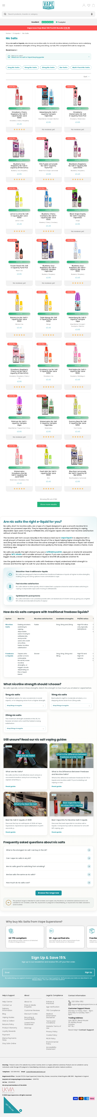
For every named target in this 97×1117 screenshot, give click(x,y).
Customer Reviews (32, 1010)
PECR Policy (50, 1038)
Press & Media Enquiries (30, 1006)
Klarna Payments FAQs (9, 1039)
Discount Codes (30, 1014)
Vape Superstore (13, 1095)
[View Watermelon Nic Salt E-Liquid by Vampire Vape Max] (48, 416)
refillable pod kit (54, 552)
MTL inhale (17, 554)
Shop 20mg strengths (25, 728)
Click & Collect (8, 1021)
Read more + (11, 50)
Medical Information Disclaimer (51, 1015)
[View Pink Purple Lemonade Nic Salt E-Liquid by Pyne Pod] (48, 158)
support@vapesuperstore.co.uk (35, 1072)
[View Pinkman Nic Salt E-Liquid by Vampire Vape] (19, 416)
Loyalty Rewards (8, 1031)
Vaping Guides (8, 1017)
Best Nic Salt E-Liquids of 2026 (19, 820)
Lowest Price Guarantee (29, 1024)
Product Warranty (9, 1028)
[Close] (20, 1110)
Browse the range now (48, 893)
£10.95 (67, 28)
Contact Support (86, 1030)
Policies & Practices (50, 1002)
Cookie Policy (51, 1035)
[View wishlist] (88, 5)
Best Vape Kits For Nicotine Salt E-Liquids (69, 820)
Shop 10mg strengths (71, 705)
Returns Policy (8, 1024)
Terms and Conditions (50, 1022)
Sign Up (88, 972)
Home (8, 33)
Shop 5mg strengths (25, 705)
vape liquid (66, 538)
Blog (4, 1014)
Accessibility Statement (51, 1048)
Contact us (7, 1005)
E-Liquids (16, 33)
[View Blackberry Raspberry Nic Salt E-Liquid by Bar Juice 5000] (77, 158)
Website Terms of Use (53, 1027)
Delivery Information (7, 1009)
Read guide (10, 787)
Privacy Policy (37, 980)
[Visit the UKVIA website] (48, 1090)
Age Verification (52, 1007)
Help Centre (7, 1002)
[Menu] (3, 5)
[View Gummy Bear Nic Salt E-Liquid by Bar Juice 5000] (77, 416)
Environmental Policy (52, 1043)
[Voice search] (91, 14)
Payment (6, 1035)
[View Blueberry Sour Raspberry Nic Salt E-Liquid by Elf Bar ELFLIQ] (19, 158)
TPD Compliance (53, 1010)
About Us (28, 1002)
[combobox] (46, 14)
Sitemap (27, 1028)
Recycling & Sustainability (29, 1018)
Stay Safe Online (9, 1043)
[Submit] (5, 14)
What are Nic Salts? (14, 771)
